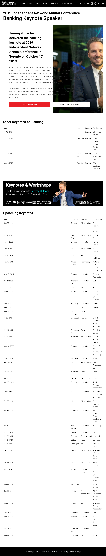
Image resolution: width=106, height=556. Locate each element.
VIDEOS (37, 3)
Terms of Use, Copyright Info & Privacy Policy (68, 552)
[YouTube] (88, 3)
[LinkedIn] (91, 3)
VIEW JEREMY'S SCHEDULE (70, 105)
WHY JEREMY (27, 3)
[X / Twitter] (84, 3)
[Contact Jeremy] (103, 3)
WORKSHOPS (67, 3)
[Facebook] (80, 3)
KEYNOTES (55, 3)
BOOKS (45, 3)
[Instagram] (95, 3)
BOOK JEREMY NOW (30, 105)
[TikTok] (99, 3)
